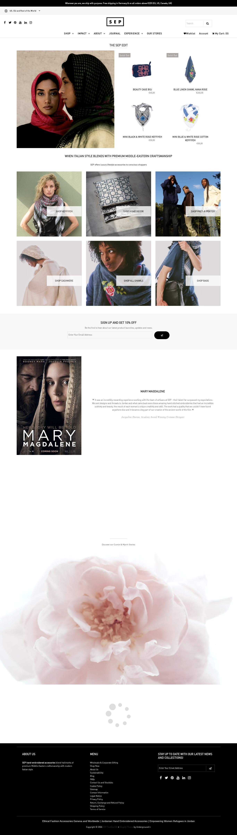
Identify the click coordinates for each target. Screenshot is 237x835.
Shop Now (94, 766)
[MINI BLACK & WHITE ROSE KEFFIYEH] (142, 117)
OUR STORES (154, 33)
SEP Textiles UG (110, 827)
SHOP (67, 33)
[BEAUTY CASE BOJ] (142, 70)
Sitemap (94, 789)
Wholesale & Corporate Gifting (104, 762)
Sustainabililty (96, 772)
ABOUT (98, 33)
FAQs (92, 779)
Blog (92, 776)
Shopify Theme (126, 827)
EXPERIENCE (132, 33)
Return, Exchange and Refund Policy (107, 802)
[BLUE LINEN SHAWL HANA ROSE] (190, 70)
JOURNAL (114, 33)
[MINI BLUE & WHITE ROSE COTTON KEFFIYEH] (190, 117)
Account (203, 33)
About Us (94, 769)
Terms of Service (97, 809)
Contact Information (99, 792)
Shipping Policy (97, 806)
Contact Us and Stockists (101, 782)
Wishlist (190, 33)
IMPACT (82, 33)
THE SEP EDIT (118, 45)
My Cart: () (221, 33)
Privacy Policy (96, 799)
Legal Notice (96, 796)
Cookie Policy (96, 786)
